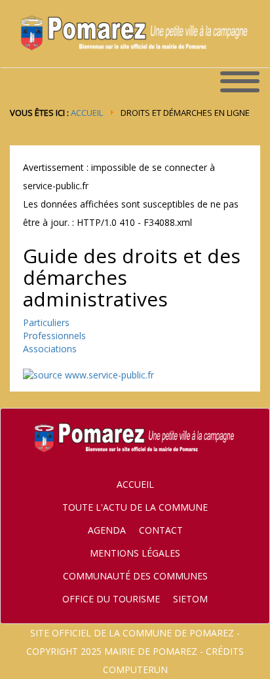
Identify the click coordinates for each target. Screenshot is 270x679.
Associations (50, 348)
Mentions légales (135, 553)
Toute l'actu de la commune (135, 507)
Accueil (87, 113)
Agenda (107, 530)
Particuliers (46, 322)
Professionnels (54, 335)
